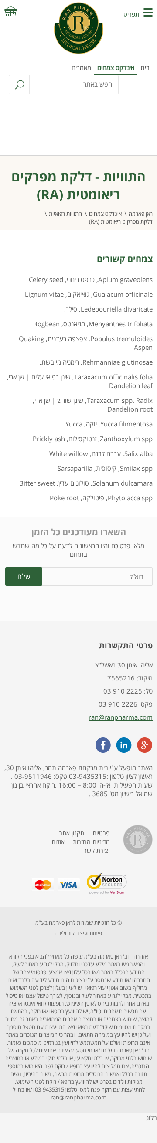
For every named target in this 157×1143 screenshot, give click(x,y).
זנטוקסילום (82, 438)
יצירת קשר (96, 850)
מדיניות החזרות (91, 842)
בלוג (151, 1117)
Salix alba (138, 453)
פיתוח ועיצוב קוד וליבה (78, 933)
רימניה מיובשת (60, 362)
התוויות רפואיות (65, 214)
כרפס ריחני (81, 279)
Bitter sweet (37, 483)
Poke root (64, 497)
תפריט (131, 14)
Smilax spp (136, 468)
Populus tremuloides (121, 338)
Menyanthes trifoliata (121, 323)
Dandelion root (130, 409)
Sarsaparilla (75, 468)
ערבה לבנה (106, 453)
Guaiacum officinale (123, 294)
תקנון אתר (71, 833)
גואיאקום (78, 294)
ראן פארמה (141, 214)
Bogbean (46, 323)
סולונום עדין (73, 483)
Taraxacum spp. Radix (120, 400)
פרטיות (100, 833)
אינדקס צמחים (115, 67)
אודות (58, 842)
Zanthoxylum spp (126, 438)
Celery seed (46, 279)
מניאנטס (74, 323)
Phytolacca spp (130, 497)
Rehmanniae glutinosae (117, 362)
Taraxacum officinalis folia (113, 376)
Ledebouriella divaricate (117, 309)
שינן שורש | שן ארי (58, 400)
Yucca (73, 423)
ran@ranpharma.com (121, 717)
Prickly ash (49, 438)
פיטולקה (93, 497)
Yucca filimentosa (126, 423)
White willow (68, 453)
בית (145, 67)
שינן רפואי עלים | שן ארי (40, 376)
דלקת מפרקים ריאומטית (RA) (121, 221)
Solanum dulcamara (122, 483)
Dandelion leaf (131, 385)
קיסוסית (106, 468)
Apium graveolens (125, 279)
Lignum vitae (44, 294)
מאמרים (81, 67)
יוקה (91, 423)
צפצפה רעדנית (67, 338)
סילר (71, 309)
